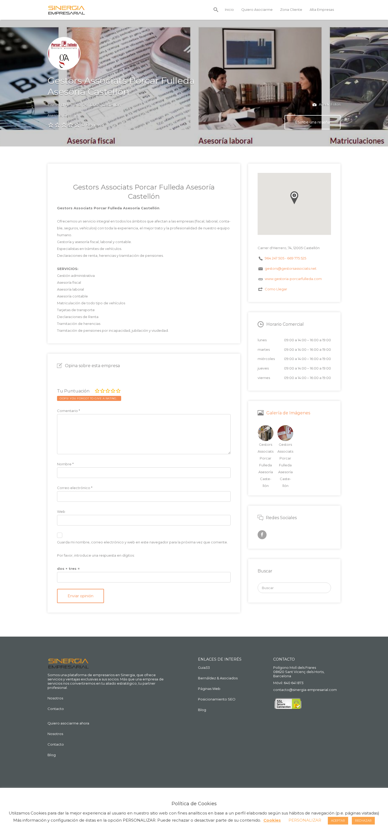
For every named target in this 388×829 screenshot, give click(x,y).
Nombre (65, 464)
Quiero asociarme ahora (68, 723)
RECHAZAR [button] (363, 820)
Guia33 (204, 667)
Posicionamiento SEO (216, 699)
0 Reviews (92, 124)
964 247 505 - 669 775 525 (285, 258)
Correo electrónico (74, 488)
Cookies (272, 820)
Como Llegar (276, 289)
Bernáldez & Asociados (218, 678)
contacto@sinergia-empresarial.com (305, 690)
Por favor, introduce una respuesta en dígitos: (96, 555)
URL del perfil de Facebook (262, 534)
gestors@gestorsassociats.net (290, 268)
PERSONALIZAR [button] (304, 820)
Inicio (229, 9)
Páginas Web (209, 688)
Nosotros (55, 698)
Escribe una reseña (312, 122)
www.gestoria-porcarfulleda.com (293, 279)
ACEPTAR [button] (338, 820)
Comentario (68, 411)
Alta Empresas (322, 9)
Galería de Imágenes (288, 412)
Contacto (56, 709)
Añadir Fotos (329, 104)
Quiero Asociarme (257, 9)
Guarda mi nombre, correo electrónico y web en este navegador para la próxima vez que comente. (142, 542)
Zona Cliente (291, 9)
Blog (52, 755)
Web (61, 511)
